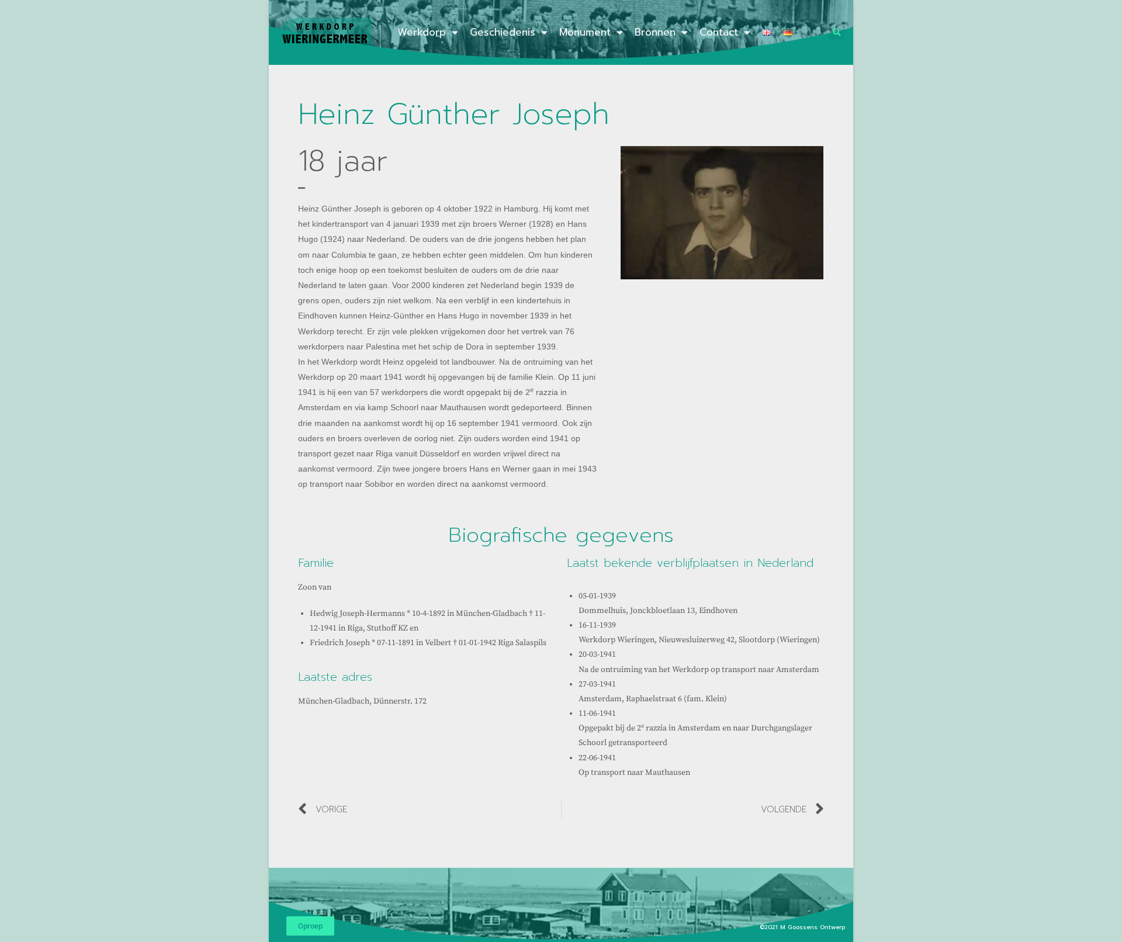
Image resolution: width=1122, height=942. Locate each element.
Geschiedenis (502, 32)
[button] (836, 32)
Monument (585, 32)
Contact (718, 32)
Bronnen (655, 32)
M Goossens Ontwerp (813, 927)
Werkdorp (421, 32)
